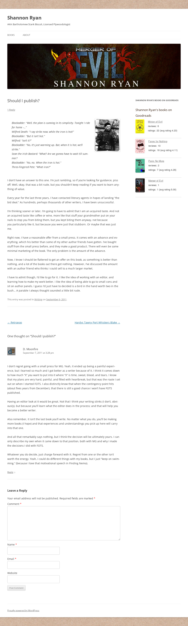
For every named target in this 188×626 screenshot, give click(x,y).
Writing (38, 299)
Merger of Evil (155, 180)
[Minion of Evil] (141, 127)
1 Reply (11, 109)
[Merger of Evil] (141, 186)
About (26, 35)
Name (12, 544)
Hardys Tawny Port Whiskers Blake (97, 322)
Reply (10, 472)
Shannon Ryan (24, 17)
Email (11, 559)
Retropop (14, 322)
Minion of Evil (155, 121)
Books (11, 35)
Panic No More (156, 161)
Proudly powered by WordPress (23, 610)
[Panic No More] (141, 166)
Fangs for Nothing (157, 141)
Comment (14, 504)
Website (12, 573)
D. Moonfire (30, 349)
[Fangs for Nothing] (141, 146)
